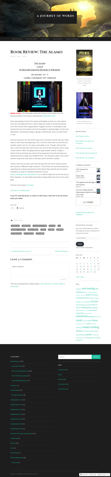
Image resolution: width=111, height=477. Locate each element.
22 (91, 269)
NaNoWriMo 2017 (16, 409)
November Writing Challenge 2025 (21, 433)
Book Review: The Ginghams (85, 158)
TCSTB (94, 335)
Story (12, 448)
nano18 (87, 310)
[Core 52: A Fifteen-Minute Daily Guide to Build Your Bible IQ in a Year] (98, 193)
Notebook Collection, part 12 (20, 251)
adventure (15, 225)
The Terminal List (82, 169)
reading (60, 229)
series (89, 334)
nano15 (78, 310)
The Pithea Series (31, 39)
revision (79, 330)
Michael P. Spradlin (18, 229)
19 (80, 269)
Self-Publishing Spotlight (20, 376)
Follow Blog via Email (84, 225)
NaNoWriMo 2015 (16, 405)
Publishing (79, 327)
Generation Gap (17, 366)
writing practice (90, 338)
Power (88, 324)
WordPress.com (63, 389)
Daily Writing (14, 390)
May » (82, 277)
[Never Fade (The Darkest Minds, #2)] (98, 179)
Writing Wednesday (72, 39)
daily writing (83, 302)
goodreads (87, 305)
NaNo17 (83, 310)
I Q (59, 225)
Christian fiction (82, 298)
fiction (52, 225)
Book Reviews (57, 39)
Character (13, 385)
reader (51, 229)
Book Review (18, 220)
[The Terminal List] (98, 172)
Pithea (95, 320)
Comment (63, 279)
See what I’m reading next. (20, 190)
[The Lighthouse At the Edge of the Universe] (98, 183)
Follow (80, 244)
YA (82, 340)
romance (86, 331)
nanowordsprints (88, 313)
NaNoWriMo (82, 316)
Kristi (24, 56)
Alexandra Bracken (81, 177)
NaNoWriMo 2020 (16, 424)
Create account (63, 370)
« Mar (78, 277)
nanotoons (80, 313)
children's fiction (40, 225)
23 (95, 269)
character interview (80, 295)
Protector (93, 324)
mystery (95, 307)
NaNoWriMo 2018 (16, 414)
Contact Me (86, 39)
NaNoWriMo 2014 (16, 400)
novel (43, 229)
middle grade (33, 229)
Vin (84, 338)
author (86, 292)
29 (91, 272)
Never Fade (80, 176)
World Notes (14, 453)
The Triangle (45, 39)
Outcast (84, 321)
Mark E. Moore (80, 196)
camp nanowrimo (92, 292)
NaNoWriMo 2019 (16, 419)
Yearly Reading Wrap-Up (20, 381)
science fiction (93, 331)
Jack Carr (79, 171)
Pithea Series (79, 323)
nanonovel (93, 310)
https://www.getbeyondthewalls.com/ (25, 174)
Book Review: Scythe (82, 136)
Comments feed (63, 384)
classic (91, 298)
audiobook (80, 292)
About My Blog (17, 39)
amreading (26, 225)
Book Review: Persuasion (84, 148)
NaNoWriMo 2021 (16, 429)
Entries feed (62, 379)
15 (91, 266)
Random (13, 443)
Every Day (15, 462)
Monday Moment (17, 395)
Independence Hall (49, 116)
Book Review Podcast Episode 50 (86, 153)
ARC (97, 288)
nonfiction (98, 316)
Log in (60, 375)
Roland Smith (16, 233)
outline (89, 321)
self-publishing (81, 335)
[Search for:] (79, 357)
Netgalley (91, 316)
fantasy (88, 302)
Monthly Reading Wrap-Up (20, 371)
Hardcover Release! (62, 251)
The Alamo (30, 185)
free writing (79, 305)
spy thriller (29, 233)
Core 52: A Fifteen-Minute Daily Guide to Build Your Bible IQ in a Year (86, 192)
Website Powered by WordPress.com (24, 474)
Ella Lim (79, 186)
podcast (84, 323)
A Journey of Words (55, 16)
